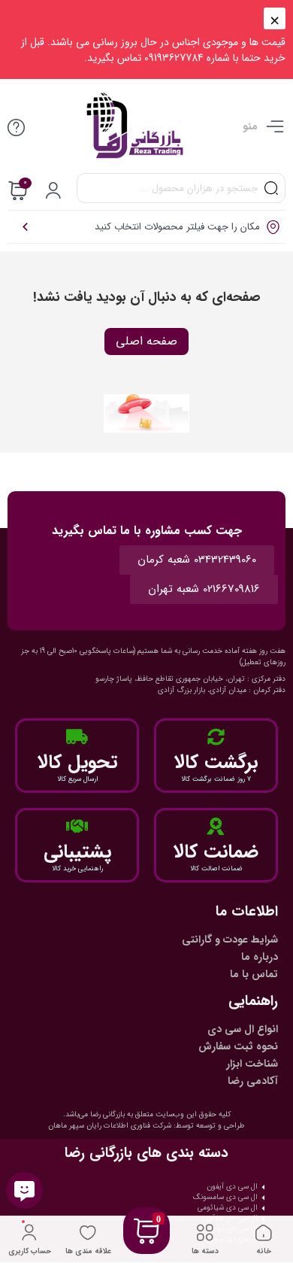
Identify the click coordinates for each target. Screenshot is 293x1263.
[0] (146, 1249)
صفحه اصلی (146, 341)
